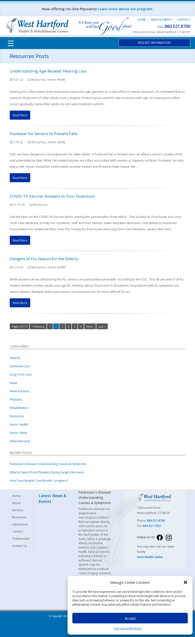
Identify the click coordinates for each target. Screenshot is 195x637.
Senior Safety (56, 142)
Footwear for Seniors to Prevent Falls (44, 133)
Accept (130, 618)
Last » (102, 326)
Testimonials (20, 539)
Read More (20, 115)
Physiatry (16, 399)
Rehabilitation (19, 408)
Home (141, 20)
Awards (15, 358)
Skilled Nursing (19, 441)
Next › (90, 326)
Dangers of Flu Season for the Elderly (44, 258)
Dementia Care (20, 366)
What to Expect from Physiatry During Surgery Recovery (47, 472)
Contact (183, 20)
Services (17, 510)
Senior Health (56, 79)
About (16, 503)
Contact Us (19, 546)
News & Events (161, 20)
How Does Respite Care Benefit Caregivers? (39, 481)
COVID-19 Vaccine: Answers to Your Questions (52, 196)
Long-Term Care (21, 374)
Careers (17, 531)
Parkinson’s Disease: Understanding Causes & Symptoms (48, 464)
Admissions (20, 524)
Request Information (154, 43)
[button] (185, 582)
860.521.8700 (177, 26)
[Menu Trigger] (11, 43)
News (13, 383)
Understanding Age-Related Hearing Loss (48, 71)
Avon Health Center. (150, 557)
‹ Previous (38, 326)
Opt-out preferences (128, 628)
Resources (38, 79)
